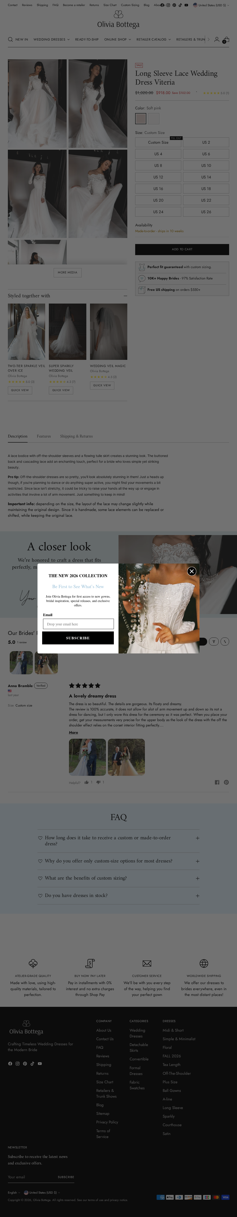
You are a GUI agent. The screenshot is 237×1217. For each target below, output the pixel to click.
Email (47, 614)
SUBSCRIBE (78, 637)
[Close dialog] (192, 571)
